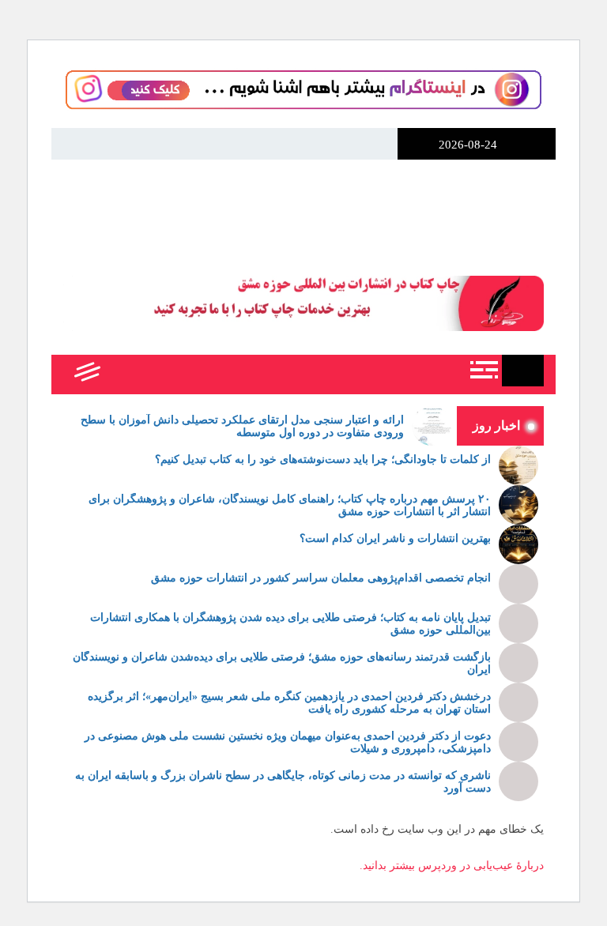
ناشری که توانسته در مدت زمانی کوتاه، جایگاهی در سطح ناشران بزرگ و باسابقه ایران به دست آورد (283, 782)
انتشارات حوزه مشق (303, 207)
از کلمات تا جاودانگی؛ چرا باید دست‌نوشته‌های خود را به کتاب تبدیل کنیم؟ (323, 459)
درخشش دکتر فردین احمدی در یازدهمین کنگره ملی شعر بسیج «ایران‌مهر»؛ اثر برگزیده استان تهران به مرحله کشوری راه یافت (289, 703)
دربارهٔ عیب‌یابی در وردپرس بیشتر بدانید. (452, 865)
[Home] (523, 370)
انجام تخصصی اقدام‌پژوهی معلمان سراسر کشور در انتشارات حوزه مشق (321, 578)
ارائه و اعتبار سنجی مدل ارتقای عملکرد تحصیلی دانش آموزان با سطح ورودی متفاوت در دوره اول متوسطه (242, 426)
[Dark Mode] (156, 374)
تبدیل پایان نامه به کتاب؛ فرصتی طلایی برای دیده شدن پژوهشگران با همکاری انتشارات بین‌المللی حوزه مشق (290, 624)
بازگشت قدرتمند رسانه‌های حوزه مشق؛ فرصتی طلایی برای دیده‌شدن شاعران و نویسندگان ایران (282, 663)
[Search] (120, 374)
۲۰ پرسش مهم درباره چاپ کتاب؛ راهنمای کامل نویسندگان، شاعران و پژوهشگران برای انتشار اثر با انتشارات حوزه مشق (290, 505)
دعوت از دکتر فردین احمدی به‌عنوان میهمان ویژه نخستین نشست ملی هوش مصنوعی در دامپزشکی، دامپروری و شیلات (288, 742)
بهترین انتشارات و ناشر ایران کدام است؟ (395, 538)
